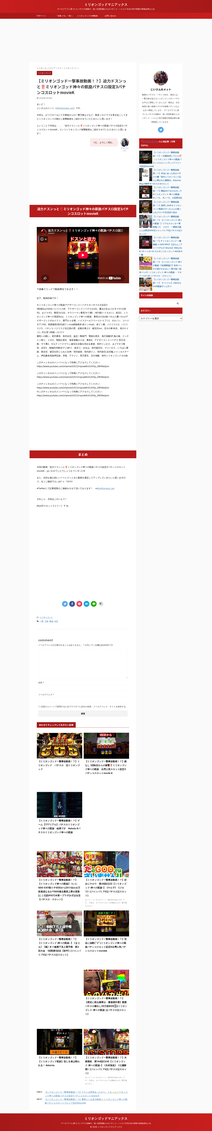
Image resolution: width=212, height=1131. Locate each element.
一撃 (41, 621)
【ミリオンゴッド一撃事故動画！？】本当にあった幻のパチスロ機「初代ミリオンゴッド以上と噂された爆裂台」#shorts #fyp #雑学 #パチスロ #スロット (160, 177)
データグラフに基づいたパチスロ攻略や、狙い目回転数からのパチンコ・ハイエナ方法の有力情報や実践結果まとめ (106, 1123)
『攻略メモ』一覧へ (64, 16)
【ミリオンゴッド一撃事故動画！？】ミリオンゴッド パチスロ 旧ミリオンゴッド (59, 765)
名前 (41, 682)
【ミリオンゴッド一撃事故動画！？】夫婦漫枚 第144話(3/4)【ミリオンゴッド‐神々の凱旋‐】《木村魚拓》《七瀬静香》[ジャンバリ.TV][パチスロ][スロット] (106, 1065)
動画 (51, 621)
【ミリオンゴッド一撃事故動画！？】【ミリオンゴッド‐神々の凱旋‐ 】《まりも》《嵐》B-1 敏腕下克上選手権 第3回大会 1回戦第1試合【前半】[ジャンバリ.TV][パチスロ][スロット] (59, 947)
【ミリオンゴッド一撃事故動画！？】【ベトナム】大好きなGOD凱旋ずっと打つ (167, 282)
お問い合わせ (110, 16)
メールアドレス (46, 694)
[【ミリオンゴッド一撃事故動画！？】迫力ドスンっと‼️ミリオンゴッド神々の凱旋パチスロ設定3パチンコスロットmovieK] (86, 604)
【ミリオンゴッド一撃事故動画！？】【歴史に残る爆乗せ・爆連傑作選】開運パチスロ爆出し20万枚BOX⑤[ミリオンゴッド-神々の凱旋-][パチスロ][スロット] (106, 1006)
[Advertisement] (106, 40)
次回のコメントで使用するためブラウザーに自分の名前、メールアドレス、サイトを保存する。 (84, 706)
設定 (56, 621)
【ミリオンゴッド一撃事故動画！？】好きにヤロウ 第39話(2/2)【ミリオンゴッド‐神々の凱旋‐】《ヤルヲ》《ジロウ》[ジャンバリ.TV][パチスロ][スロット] (106, 887)
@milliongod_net (65, 108)
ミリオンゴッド (46, 617)
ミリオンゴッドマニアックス (106, 4)
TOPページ (41, 16)
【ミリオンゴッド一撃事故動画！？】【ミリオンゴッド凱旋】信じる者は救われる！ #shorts (59, 1061)
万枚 (46, 621)
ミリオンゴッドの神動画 (87, 16)
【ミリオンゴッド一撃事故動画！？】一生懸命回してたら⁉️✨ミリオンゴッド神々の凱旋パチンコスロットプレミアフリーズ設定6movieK (160, 159)
